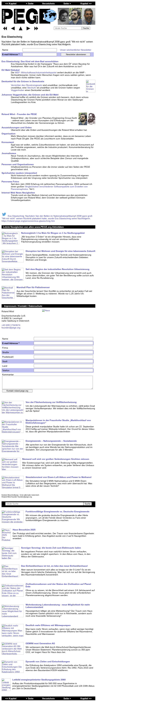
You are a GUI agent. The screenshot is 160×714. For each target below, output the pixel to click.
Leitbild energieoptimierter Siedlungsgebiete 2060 (39, 679)
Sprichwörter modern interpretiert (19, 173)
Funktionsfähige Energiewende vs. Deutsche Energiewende (57, 511)
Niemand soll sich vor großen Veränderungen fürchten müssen (55, 459)
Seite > (67, 3)
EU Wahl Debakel (11, 70)
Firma (5, 348)
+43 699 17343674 (11, 325)
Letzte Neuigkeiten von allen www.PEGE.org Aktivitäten (33, 227)
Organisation (8, 133)
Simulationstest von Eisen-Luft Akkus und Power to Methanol (58, 477)
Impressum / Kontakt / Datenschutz (23, 306)
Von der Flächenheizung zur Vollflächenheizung (51, 402)
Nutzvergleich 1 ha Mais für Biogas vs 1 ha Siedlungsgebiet (53, 233)
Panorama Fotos (10, 181)
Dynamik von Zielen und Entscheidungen (48, 661)
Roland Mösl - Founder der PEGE (19, 114)
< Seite (30, 3)
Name (5, 50)
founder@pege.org (11, 327)
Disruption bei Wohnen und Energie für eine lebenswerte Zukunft (60, 251)
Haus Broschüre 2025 (24, 529)
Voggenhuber (17, 90)
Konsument (8, 142)
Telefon (5, 370)
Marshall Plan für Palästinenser (33, 287)
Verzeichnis (48, 3)
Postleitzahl (7, 357)
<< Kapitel (11, 3)
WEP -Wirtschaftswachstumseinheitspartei (35, 72)
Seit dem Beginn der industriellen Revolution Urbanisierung (57, 269)
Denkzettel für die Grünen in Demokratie (23, 81)
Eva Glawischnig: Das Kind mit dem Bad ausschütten (30, 61)
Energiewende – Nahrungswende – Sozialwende (51, 441)
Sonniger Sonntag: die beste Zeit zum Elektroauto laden (51, 548)
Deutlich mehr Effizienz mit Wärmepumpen (48, 625)
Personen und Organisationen (18, 164)
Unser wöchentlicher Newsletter (75, 50)
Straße (5, 352)
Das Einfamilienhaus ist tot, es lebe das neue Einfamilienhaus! (54, 566)
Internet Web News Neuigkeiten (18, 192)
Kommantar (8, 374)
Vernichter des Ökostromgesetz (26, 85)
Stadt (4, 361)
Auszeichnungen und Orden (17, 127)
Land (4, 366)
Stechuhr (31, 87)
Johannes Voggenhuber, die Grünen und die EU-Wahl (30, 94)
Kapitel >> (86, 3)
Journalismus (9, 153)
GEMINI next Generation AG (40, 643)
